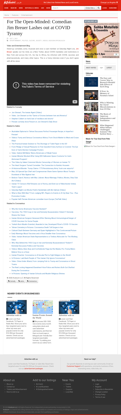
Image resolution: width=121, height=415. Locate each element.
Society (39, 40)
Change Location (101, 392)
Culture (32, 40)
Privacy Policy (100, 394)
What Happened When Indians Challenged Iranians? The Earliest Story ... (106, 129)
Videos (45, 40)
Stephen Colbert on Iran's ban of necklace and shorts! (32, 119)
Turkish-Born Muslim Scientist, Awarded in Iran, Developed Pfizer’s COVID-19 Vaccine (45, 224)
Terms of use (100, 397)
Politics (25, 40)
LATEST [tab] (109, 68)
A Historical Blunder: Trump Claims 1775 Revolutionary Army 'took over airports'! (43, 168)
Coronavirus (32, 281)
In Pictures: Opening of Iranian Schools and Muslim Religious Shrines (38, 274)
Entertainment (27, 15)
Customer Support (74, 366)
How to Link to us (13, 392)
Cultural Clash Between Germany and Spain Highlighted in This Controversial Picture (44, 230)
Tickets (68, 387)
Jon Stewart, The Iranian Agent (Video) (27, 112)
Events (68, 384)
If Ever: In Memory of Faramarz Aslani (107, 93)
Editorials (89, 73)
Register (98, 387)
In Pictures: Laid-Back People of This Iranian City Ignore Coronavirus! (38, 258)
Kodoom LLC (13, 407)
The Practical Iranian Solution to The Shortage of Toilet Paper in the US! (39, 144)
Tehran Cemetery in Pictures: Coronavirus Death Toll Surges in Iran (37, 227)
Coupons (69, 389)
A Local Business (42, 387)
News (88, 61)
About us (10, 384)
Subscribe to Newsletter (104, 389)
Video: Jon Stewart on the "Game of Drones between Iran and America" (39, 116)
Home (6, 8)
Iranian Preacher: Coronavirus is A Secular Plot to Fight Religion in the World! (41, 255)
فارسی (18, 2)
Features (15, 15)
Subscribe (113, 8)
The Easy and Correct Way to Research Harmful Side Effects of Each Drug (107, 82)
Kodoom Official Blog (57, 40)
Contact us (11, 387)
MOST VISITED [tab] (91, 68)
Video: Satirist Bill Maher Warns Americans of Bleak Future (34, 153)
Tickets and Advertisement (17, 389)
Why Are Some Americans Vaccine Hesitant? (29, 209)
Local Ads (69, 392)
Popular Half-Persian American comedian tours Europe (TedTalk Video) (39, 199)
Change (108, 2)
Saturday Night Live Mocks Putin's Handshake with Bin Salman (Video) (39, 190)
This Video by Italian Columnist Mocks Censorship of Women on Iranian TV (41, 162)
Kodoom (6, 409)
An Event (39, 384)
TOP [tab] (101, 68)
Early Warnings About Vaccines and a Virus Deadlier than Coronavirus (38, 233)
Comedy (12, 281)
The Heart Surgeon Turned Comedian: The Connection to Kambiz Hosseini (40, 165)
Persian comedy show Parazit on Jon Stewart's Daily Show (34, 122)
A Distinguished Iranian (44, 389)
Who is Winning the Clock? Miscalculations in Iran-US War (107, 105)
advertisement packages (33, 369)
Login (104, 8)
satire (22, 281)
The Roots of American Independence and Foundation (107, 117)
